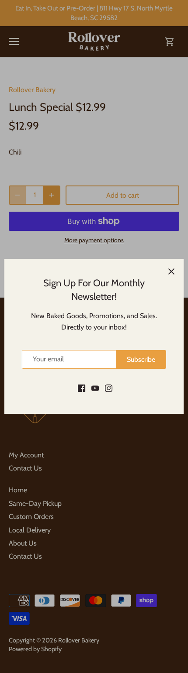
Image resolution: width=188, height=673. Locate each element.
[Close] (171, 271)
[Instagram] (108, 387)
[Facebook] (81, 387)
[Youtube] (95, 387)
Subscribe (141, 359)
